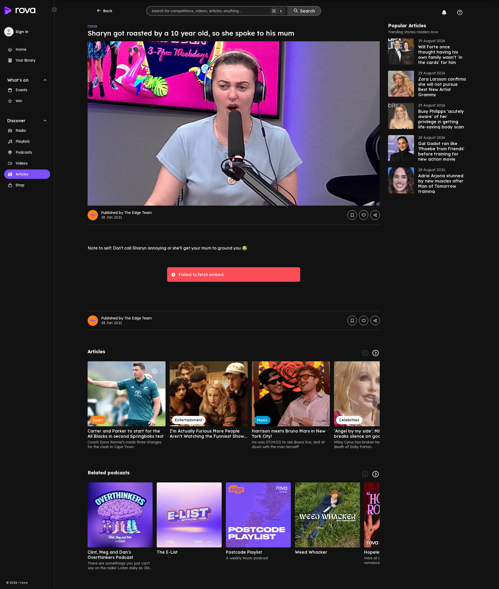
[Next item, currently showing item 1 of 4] (375, 474)
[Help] (460, 12)
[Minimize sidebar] (54, 9)
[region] (234, 405)
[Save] (352, 215)
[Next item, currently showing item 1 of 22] (375, 353)
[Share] (375, 215)
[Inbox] (444, 12)
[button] (427, 51)
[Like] (363, 215)
